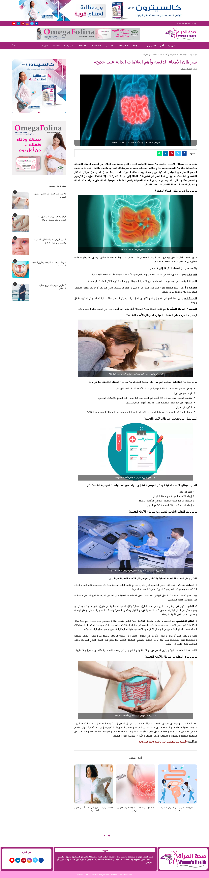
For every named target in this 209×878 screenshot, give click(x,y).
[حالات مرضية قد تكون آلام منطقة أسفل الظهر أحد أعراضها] (93, 783)
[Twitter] (32, 23)
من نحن (27, 851)
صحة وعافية (123, 45)
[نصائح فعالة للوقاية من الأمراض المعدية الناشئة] (177, 783)
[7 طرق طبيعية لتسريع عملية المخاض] (20, 292)
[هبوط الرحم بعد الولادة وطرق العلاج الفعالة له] (20, 269)
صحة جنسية (96, 45)
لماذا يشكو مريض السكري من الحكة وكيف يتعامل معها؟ (52, 218)
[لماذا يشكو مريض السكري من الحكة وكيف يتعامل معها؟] (20, 223)
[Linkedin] (18, 23)
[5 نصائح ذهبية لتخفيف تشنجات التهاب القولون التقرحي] (135, 783)
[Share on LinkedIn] (165, 153)
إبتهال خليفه (186, 69)
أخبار (162, 45)
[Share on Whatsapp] (159, 153)
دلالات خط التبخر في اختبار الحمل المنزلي (50, 195)
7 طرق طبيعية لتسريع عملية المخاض (52, 287)
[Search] (13, 45)
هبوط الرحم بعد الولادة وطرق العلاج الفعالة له (49, 264)
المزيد (45, 45)
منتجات (57, 45)
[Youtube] (13, 23)
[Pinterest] (23, 23)
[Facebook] (36, 23)
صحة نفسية (109, 45)
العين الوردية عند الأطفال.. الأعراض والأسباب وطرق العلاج (49, 241)
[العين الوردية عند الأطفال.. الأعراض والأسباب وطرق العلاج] (20, 246)
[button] (78, 790)
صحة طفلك (83, 45)
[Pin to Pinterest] (171, 153)
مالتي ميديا (70, 45)
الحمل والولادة (150, 45)
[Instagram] (27, 23)
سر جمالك (136, 45)
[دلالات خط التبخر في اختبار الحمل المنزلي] (20, 200)
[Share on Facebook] (184, 153)
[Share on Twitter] (178, 153)
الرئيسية (171, 45)
